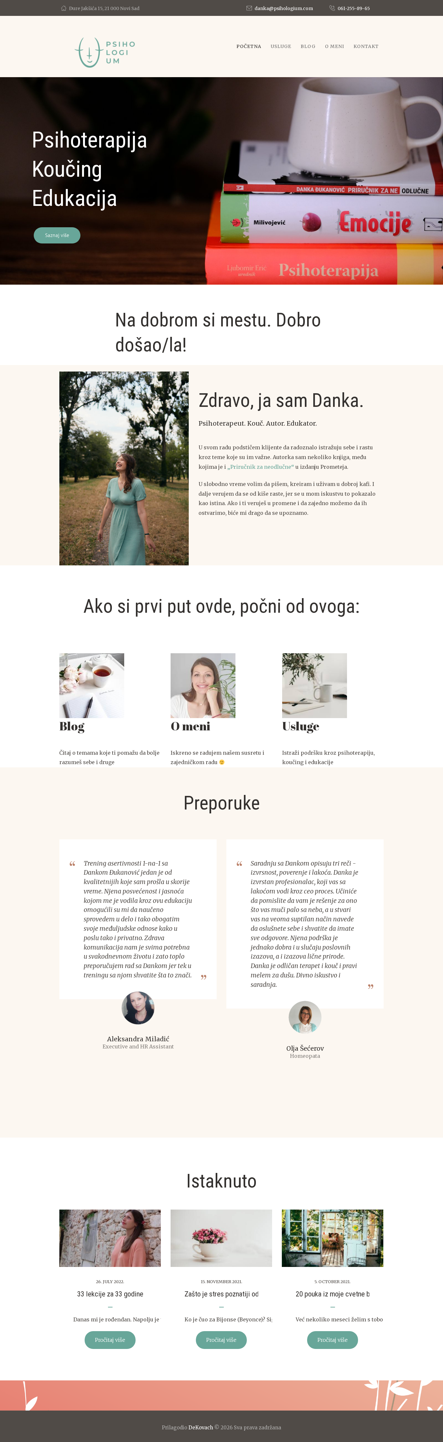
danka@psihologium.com (284, 8)
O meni (334, 46)
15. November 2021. (221, 1281)
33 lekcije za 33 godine (110, 1294)
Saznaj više (57, 235)
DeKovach (200, 1427)
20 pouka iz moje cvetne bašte (339, 1294)
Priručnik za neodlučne (260, 467)
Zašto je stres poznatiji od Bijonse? (235, 1294)
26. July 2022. (110, 1281)
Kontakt (366, 46)
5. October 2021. (333, 1281)
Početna (248, 46)
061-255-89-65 (354, 8)
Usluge (281, 46)
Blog (308, 46)
